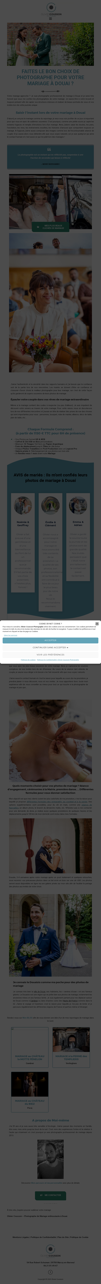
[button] (97, 624)
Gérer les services (10, 635)
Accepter (50, 640)
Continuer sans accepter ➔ (50, 647)
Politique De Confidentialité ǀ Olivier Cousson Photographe (58, 660)
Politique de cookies (28, 660)
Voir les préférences (50, 655)
